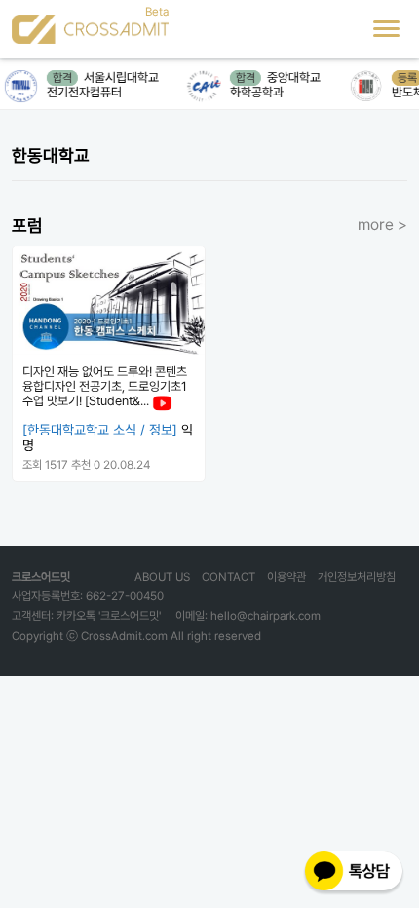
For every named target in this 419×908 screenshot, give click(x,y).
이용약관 (286, 577)
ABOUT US (162, 577)
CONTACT (228, 577)
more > (382, 224)
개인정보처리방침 (357, 577)
